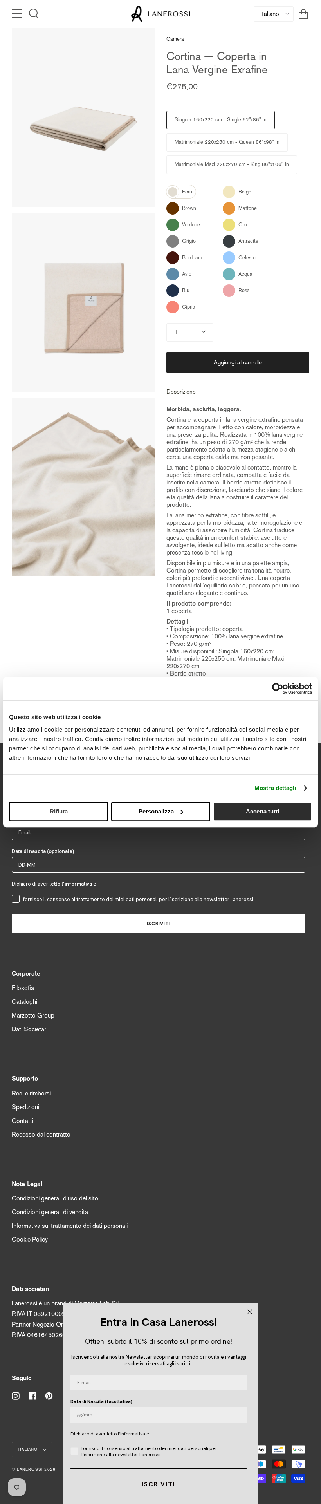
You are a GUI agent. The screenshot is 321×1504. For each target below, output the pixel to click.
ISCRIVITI (159, 923)
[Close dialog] (249, 1311)
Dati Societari (29, 1029)
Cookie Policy (30, 1239)
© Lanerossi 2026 (34, 1469)
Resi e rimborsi (31, 1093)
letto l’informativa (70, 883)
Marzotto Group (33, 1015)
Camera (175, 39)
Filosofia (23, 988)
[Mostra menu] (17, 14)
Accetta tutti (262, 811)
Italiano (29, 1449)
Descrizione (181, 391)
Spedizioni (25, 1107)
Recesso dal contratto (41, 1134)
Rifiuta (59, 811)
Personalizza (156, 811)
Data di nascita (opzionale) (43, 851)
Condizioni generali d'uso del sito (55, 1198)
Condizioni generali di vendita (50, 1212)
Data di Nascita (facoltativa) (101, 1401)
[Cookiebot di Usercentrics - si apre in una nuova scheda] (277, 688)
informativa (132, 1434)
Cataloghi (24, 1001)
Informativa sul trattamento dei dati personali (70, 1225)
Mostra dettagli (275, 788)
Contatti (22, 1120)
